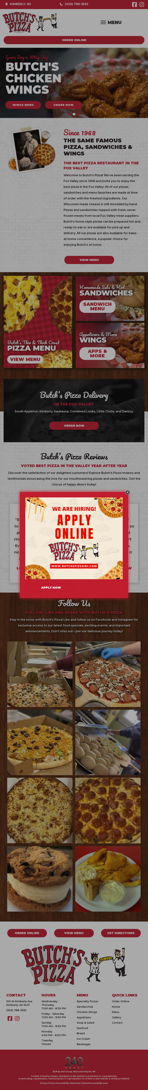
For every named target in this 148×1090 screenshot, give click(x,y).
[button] (127, 492)
